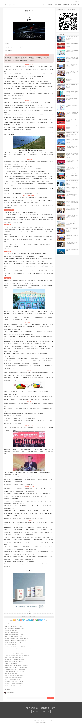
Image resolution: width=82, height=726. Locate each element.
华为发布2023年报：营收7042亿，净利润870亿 (14, 685)
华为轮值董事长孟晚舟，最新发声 (12, 630)
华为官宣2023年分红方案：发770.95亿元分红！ (14, 683)
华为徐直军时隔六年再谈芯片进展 (12, 644)
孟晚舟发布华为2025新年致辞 (11, 663)
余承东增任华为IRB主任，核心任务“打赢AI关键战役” (15, 640)
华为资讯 (31, 13)
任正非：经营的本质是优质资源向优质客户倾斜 (14, 657)
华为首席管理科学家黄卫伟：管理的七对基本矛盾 (15, 646)
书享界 (6, 5)
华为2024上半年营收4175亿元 (11, 673)
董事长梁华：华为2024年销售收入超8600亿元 (14, 661)
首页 (44, 4)
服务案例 (35, 711)
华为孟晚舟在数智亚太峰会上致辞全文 (12, 679)
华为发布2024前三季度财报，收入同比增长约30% (15, 669)
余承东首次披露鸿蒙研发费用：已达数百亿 (13, 651)
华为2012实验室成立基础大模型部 (12, 632)
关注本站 (77, 1)
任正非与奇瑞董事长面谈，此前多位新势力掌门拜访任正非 (16, 638)
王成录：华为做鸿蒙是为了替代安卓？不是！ (14, 634)
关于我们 (43, 720)
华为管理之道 (57, 4)
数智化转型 (66, 4)
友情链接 (37, 722)
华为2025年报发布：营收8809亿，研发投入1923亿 (15, 626)
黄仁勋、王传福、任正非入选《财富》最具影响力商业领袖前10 (17, 655)
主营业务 (50, 4)
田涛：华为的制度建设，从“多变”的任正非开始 (14, 628)
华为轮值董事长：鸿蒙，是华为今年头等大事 (14, 681)
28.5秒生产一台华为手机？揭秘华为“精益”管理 (14, 671)
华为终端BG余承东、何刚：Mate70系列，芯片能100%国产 (16, 665)
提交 (50, 697)
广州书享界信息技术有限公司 (37, 720)
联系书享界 (46, 711)
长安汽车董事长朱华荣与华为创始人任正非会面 (14, 653)
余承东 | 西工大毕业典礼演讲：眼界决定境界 (14, 675)
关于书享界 (73, 4)
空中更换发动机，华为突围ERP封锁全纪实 (13, 677)
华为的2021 (29, 11)
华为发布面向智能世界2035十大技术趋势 (13, 642)
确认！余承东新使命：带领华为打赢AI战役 (13, 636)
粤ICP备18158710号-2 (49, 720)
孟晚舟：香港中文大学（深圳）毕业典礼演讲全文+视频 (16, 667)
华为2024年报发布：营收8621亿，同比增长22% (14, 659)
